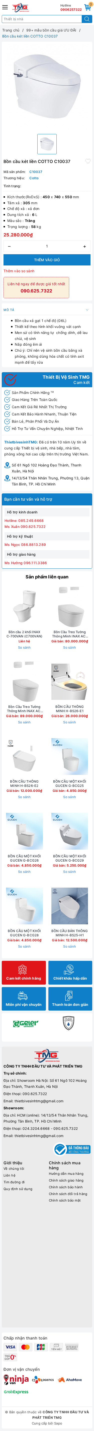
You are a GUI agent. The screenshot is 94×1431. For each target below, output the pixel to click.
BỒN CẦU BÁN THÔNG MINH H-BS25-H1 (69, 933)
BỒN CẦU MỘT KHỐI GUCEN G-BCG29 (69, 858)
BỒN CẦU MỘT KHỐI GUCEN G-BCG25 (69, 783)
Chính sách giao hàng (66, 1180)
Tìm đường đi (14, 1182)
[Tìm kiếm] (87, 19)
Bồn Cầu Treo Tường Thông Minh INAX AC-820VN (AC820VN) (69, 634)
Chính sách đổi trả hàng (68, 1194)
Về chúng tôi (14, 1169)
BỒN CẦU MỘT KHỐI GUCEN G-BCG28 (24, 933)
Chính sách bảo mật (65, 1200)
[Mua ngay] (46, 607)
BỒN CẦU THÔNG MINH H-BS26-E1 (69, 709)
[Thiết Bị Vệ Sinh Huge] (68, 1023)
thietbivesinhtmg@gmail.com (39, 1101)
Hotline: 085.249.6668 (24, 520)
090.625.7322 (35, 1094)
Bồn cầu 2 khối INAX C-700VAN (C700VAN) (24, 634)
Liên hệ (10, 1175)
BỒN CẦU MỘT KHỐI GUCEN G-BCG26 (24, 858)
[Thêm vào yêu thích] (87, 161)
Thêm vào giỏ (47, 260)
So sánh (24, 647)
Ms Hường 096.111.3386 (26, 563)
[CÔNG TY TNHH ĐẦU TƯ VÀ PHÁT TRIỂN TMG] (20, 8)
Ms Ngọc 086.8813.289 (25, 544)
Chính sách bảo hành (66, 1187)
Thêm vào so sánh (19, 271)
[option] (47, 86)
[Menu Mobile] (5, 6)
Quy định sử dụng (18, 1189)
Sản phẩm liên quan (47, 576)
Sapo (58, 1423)
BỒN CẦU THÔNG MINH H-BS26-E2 (24, 783)
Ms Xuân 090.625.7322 (25, 526)
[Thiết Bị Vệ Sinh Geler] (25, 1023)
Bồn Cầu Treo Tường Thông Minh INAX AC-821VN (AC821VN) (24, 709)
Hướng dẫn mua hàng (66, 1174)
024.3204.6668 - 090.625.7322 (50, 1128)
